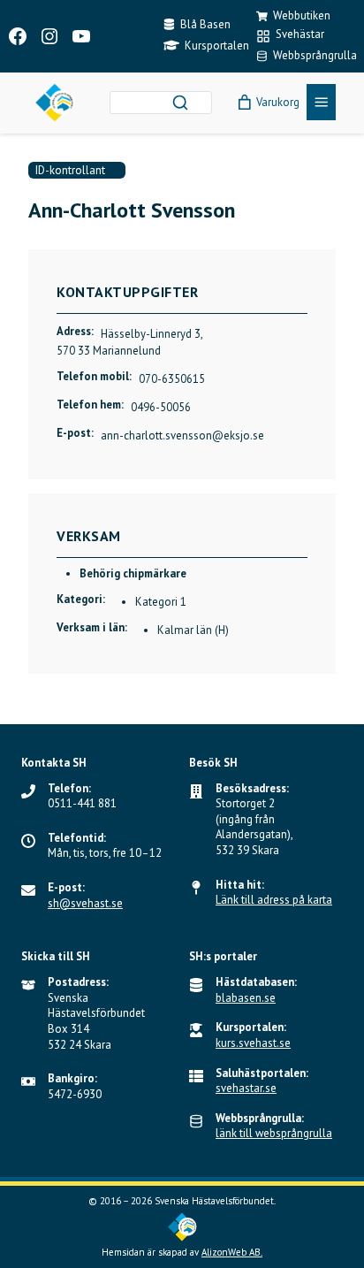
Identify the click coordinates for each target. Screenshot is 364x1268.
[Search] (180, 103)
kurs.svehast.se (253, 1042)
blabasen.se (246, 997)
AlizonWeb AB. (231, 1252)
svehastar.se (246, 1088)
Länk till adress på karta (274, 899)
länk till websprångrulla (274, 1133)
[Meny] (321, 102)
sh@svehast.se (85, 903)
